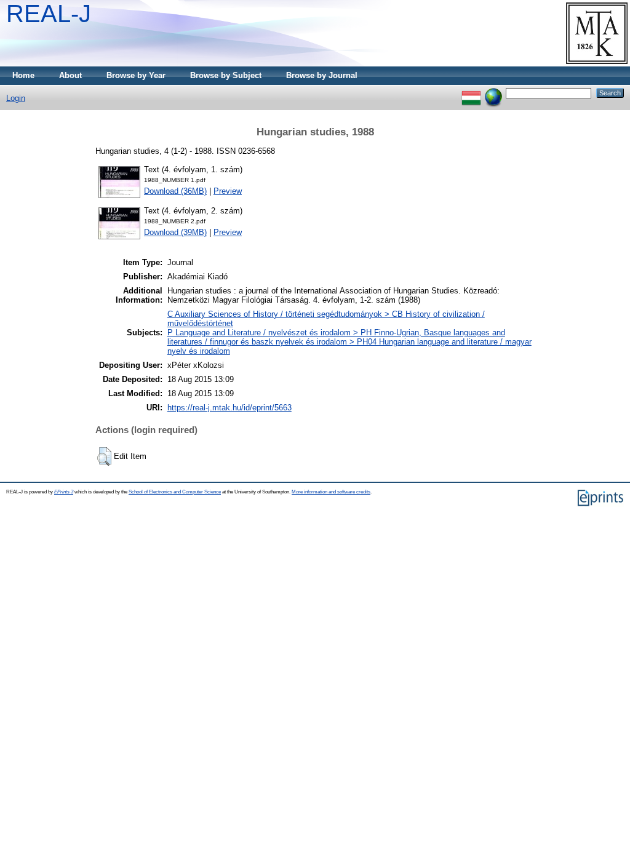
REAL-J (48, 13)
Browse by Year (135, 75)
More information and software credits (331, 492)
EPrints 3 (63, 492)
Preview (227, 191)
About (70, 75)
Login (15, 98)
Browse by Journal (321, 75)
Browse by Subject (225, 75)
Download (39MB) (175, 232)
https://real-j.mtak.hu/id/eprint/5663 (229, 407)
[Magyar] (471, 92)
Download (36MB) (175, 191)
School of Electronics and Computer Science (175, 492)
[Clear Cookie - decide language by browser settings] (493, 92)
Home (23, 75)
